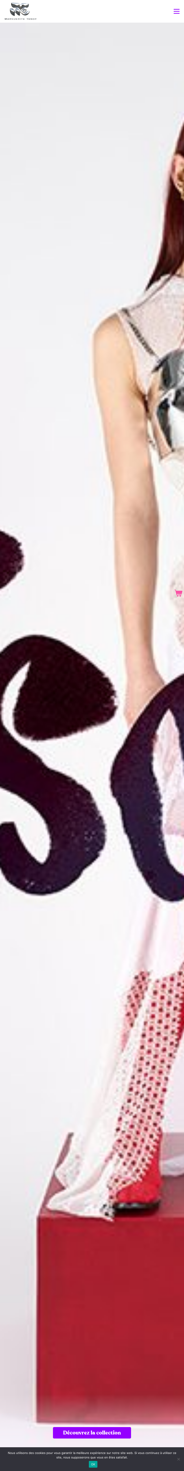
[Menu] (177, 11)
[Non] (178, 1459)
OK (93, 1464)
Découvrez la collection (92, 1432)
